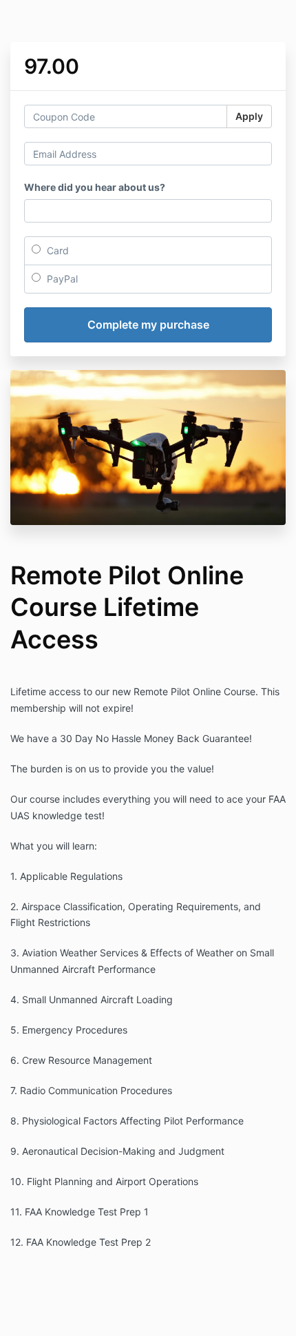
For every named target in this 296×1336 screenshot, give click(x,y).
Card (56, 250)
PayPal (61, 279)
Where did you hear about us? (94, 187)
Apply (249, 116)
